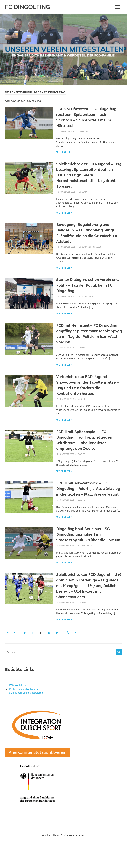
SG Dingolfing (85, 545)
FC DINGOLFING (27, 6)
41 (33, 632)
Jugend (83, 191)
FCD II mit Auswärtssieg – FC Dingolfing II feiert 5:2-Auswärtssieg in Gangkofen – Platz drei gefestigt (88, 488)
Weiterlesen (64, 152)
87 (68, 632)
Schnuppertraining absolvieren (26, 692)
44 (57, 632)
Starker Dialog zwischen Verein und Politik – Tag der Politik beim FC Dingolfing (87, 285)
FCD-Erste (84, 131)
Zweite (81, 454)
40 (24, 632)
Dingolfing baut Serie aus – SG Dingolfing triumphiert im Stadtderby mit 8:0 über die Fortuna (88, 534)
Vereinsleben (94, 246)
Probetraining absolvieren (23, 688)
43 (48, 632)
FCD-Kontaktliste (18, 685)
